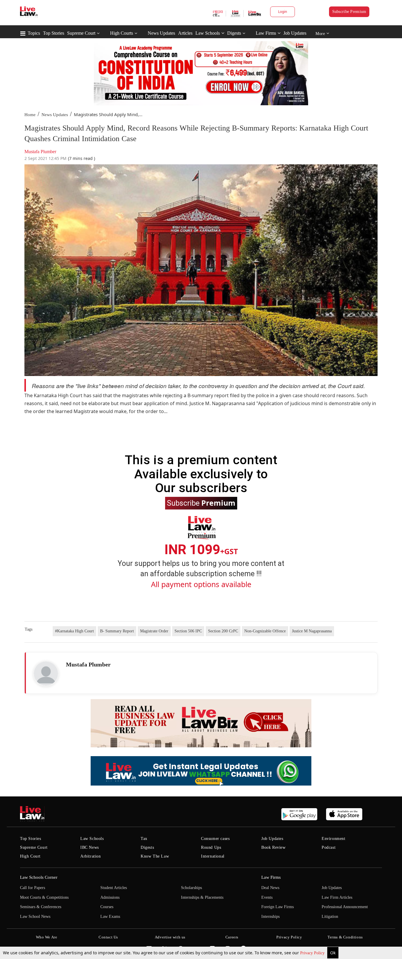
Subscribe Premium (349, 11)
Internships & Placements (202, 897)
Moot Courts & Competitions (44, 897)
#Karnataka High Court (74, 631)
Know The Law (155, 856)
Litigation (330, 916)
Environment (333, 838)
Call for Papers (32, 888)
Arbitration (90, 856)
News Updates (161, 33)
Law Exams (110, 916)
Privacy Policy (313, 953)
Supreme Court (81, 33)
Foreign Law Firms (277, 907)
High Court (30, 856)
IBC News (89, 847)
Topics (34, 33)
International (213, 856)
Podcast (328, 847)
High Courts (121, 33)
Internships (270, 916)
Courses (106, 907)
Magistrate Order (154, 631)
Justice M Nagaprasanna (312, 631)
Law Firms (266, 33)
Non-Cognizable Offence (265, 631)
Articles (185, 33)
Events (267, 897)
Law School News (35, 916)
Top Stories (53, 33)
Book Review (273, 847)
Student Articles (113, 888)
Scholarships (191, 888)
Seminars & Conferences (40, 907)
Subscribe (201, 503)
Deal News (270, 888)
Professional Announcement (345, 907)
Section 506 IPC (188, 631)
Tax (144, 838)
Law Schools (207, 33)
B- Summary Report (117, 631)
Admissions (109, 897)
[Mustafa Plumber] (46, 673)
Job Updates (294, 33)
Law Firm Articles (337, 897)
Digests (234, 33)
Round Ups (211, 847)
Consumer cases (215, 838)
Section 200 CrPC (223, 631)
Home (30, 114)
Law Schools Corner (38, 877)
